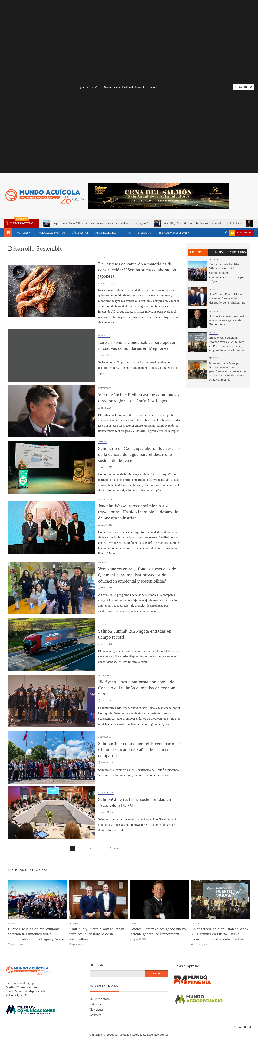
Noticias (22, 234)
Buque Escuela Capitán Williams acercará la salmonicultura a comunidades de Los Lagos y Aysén (101, 224)
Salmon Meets (105, 501)
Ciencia (101, 259)
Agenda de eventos (52, 234)
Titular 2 (213, 291)
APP (129, 234)
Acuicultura (104, 337)
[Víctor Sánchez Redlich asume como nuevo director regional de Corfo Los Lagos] (51, 412)
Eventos (102, 626)
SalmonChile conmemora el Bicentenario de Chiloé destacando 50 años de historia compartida (139, 751)
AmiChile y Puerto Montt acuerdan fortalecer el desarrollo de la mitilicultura (202, 224)
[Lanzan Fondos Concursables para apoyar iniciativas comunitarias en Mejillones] (51, 357)
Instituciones (104, 389)
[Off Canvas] (6, 87)
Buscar (96, 966)
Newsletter (140, 87)
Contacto (152, 87)
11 (104, 849)
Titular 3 (213, 334)
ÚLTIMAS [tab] (197, 253)
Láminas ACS (80, 234)
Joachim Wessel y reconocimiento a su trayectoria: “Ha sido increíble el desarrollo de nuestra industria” (138, 513)
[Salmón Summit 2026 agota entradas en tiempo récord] (51, 646)
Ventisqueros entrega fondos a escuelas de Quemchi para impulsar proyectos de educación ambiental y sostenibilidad (137, 576)
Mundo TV (144, 234)
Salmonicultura (106, 794)
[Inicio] (8, 234)
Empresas (102, 443)
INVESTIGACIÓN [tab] (239, 253)
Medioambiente (105, 677)
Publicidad (127, 87)
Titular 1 (213, 261)
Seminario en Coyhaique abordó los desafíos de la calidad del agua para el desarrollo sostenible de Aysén (139, 455)
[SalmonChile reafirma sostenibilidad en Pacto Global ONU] (51, 814)
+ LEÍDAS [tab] (218, 253)
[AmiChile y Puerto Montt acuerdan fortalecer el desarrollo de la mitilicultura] (197, 298)
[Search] (226, 234)
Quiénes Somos (112, 87)
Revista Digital (105, 234)
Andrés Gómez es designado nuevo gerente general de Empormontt (227, 322)
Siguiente (115, 849)
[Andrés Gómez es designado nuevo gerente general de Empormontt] (197, 320)
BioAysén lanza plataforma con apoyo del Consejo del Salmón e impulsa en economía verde (138, 689)
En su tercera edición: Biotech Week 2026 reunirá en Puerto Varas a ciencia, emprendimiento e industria (219, 935)
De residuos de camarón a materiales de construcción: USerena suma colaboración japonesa (137, 271)
